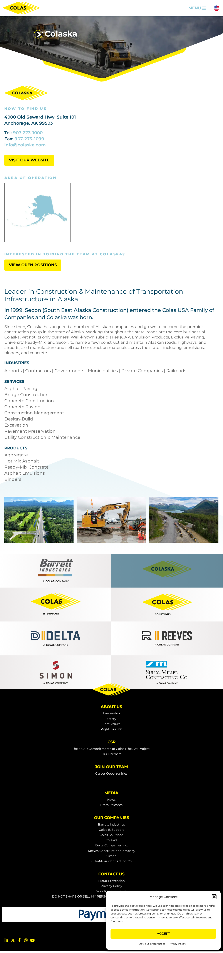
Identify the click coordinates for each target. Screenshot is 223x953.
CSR (111, 742)
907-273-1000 (28, 132)
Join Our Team (111, 766)
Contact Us (111, 874)
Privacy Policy (177, 943)
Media (111, 793)
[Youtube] (32, 940)
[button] (214, 896)
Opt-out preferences (152, 943)
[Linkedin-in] (6, 940)
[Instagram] (26, 940)
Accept (163, 933)
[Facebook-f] (19, 940)
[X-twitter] (13, 940)
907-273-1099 (29, 138)
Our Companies (111, 817)
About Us (111, 706)
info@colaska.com (25, 144)
